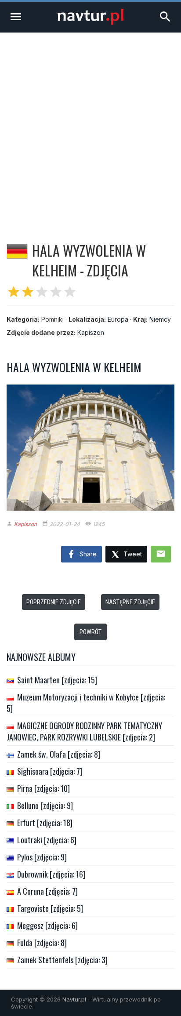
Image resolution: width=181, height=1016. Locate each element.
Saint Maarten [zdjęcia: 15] (57, 680)
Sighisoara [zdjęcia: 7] (49, 771)
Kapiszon (90, 332)
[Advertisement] (90, 127)
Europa (118, 319)
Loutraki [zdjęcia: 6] (46, 839)
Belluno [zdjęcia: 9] (45, 805)
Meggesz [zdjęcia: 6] (47, 925)
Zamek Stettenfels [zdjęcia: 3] (62, 959)
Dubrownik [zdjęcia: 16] (51, 874)
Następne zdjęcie (130, 602)
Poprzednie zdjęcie (53, 602)
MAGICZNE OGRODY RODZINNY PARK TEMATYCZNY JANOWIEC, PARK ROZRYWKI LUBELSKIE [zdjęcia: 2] (84, 731)
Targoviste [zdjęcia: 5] (50, 908)
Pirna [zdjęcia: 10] (43, 788)
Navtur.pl (74, 999)
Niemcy (160, 319)
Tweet (132, 554)
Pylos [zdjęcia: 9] (42, 857)
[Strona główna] (90, 22)
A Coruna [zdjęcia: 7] (47, 891)
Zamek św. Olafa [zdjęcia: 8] (58, 754)
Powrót (90, 631)
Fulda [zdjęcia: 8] (42, 942)
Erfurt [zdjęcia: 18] (44, 822)
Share (87, 554)
